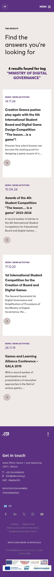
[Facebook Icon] (7, 514)
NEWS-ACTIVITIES (21, 97)
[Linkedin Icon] (15, 514)
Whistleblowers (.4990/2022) (24, 543)
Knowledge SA (29, 550)
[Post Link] (5, 163)
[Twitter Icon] (24, 514)
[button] (45, 6)
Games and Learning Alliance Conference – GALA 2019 (21, 361)
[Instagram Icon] (33, 514)
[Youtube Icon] (42, 514)
